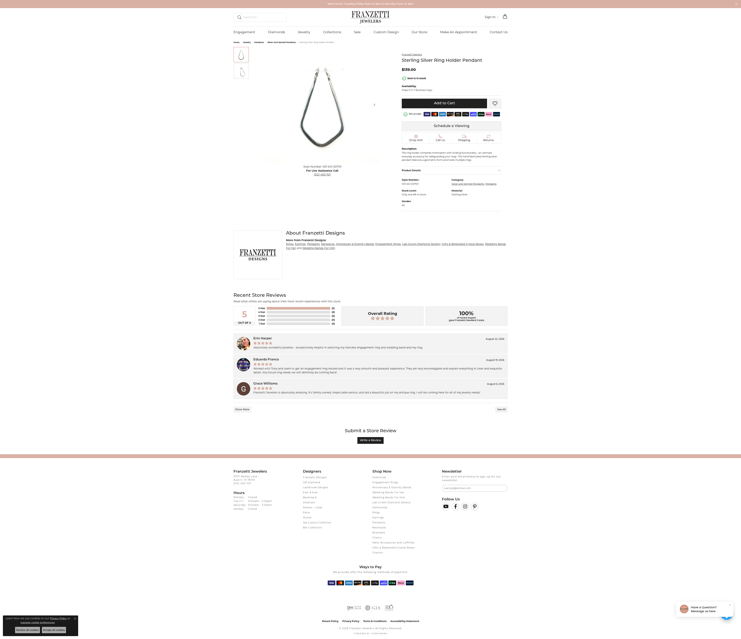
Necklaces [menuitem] (379, 528)
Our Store (419, 32)
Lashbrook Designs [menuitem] (315, 487)
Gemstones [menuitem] (379, 508)
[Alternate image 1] (241, 54)
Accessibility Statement (404, 621)
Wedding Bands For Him (318, 248)
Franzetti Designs (412, 54)
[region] (322, 105)
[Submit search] (237, 17)
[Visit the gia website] (373, 608)
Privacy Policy (350, 621)
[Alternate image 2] (241, 71)
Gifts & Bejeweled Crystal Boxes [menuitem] (393, 548)
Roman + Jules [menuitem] (313, 508)
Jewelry (304, 32)
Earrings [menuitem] (378, 518)
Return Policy (330, 621)
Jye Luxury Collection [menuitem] (317, 523)
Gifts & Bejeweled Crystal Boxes (463, 244)
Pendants (259, 42)
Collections (332, 32)
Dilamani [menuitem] (309, 503)
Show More (242, 409)
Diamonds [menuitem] (379, 477)
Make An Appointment (458, 32)
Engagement (244, 32)
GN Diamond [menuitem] (311, 482)
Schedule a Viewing (451, 126)
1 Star (262, 323)
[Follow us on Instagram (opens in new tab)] (465, 506)
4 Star (261, 312)
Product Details (411, 170)
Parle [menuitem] (306, 513)
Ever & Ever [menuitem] (310, 493)
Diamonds (276, 32)
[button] (492, 17)
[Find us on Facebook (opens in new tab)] (455, 506)
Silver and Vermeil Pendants (281, 42)
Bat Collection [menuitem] (312, 528)
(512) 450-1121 (322, 174)
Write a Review (370, 440)
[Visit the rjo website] (389, 608)
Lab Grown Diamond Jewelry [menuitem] (391, 503)
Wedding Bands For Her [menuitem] (388, 493)
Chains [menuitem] (377, 538)
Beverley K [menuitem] (310, 498)
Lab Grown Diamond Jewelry (421, 244)
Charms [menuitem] (377, 553)
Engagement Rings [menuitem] (385, 482)
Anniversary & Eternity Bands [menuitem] (391, 487)
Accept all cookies (54, 629)
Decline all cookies (27, 629)
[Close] (736, 4)
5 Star (261, 308)
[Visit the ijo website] (354, 608)
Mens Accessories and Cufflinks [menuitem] (393, 543)
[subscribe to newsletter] (502, 488)
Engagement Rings (388, 244)
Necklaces (328, 244)
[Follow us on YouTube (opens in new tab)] (446, 506)
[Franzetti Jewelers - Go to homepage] (370, 17)
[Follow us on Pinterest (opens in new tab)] (475, 506)
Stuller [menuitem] (307, 518)
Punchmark (379, 634)
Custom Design (386, 32)
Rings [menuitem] (376, 513)
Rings (290, 244)
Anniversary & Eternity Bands (355, 244)
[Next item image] (374, 105)
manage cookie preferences (37, 622)
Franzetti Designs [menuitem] (315, 477)
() (333, 308)
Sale (357, 32)
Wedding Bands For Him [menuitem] (388, 498)
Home (236, 42)
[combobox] (263, 17)
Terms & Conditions (375, 621)
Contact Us (499, 32)
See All (501, 409)
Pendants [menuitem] (378, 523)
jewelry (247, 42)
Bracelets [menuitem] (378, 533)
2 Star (261, 319)
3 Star (261, 315)
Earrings (300, 244)
